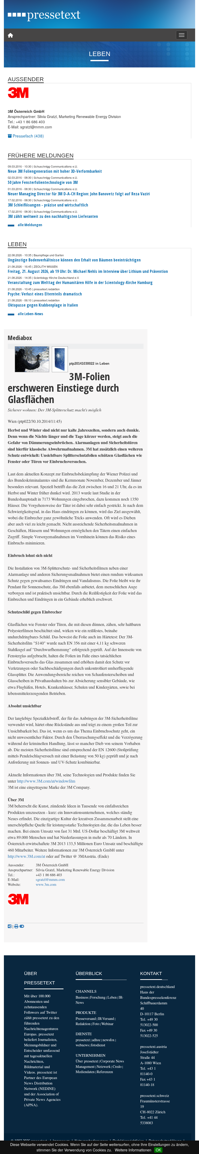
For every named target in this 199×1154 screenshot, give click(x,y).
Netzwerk (104, 1066)
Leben (112, 997)
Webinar (107, 1023)
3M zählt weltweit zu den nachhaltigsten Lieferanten (53, 216)
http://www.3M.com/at (26, 856)
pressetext (83, 1039)
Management (85, 1066)
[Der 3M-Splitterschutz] (32, 359)
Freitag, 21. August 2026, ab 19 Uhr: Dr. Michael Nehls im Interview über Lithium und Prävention (88, 271)
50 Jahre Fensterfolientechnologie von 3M (43, 182)
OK (158, 1149)
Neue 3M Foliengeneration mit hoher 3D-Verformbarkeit (55, 171)
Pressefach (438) (28, 136)
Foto (96, 1023)
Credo (117, 1066)
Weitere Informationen (133, 1149)
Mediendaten (85, 1071)
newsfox (109, 1039)
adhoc (96, 1039)
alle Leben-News (30, 313)
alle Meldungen (30, 224)
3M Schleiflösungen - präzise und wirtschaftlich (48, 205)
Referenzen (105, 1071)
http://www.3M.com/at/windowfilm (46, 781)
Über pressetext (87, 1061)
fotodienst (98, 1044)
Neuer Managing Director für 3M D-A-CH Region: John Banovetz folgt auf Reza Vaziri (79, 194)
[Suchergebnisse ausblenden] (21, 926)
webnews (82, 1044)
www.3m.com (46, 884)
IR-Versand (106, 1018)
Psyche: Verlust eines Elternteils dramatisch (45, 294)
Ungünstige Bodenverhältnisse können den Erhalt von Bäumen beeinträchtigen (74, 260)
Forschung (97, 997)
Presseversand (86, 1018)
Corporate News (112, 1061)
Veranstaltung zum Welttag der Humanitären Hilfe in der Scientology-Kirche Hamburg (80, 282)
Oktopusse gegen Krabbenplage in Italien (43, 305)
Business (82, 997)
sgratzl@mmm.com (50, 879)
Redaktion (83, 1023)
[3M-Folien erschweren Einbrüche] (60, 359)
